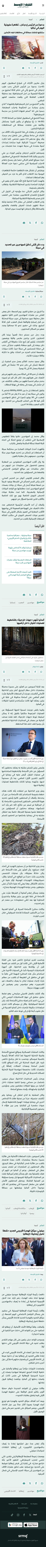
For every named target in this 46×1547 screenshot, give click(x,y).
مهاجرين (30, 600)
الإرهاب (31, 1206)
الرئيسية (42, 12)
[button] (23, 418)
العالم (24, 12)
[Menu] (44, 4)
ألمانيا (8, 1206)
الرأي (18, 12)
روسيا (32, 1211)
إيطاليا (21, 1489)
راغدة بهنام (36, 665)
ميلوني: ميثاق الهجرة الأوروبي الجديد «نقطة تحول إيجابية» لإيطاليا (23, 1230)
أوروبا (30, 17)
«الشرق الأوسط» (35, 61)
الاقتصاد (11, 12)
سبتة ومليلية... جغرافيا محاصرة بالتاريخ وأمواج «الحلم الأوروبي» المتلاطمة (19, 536)
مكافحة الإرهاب (19, 1206)
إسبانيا (12, 600)
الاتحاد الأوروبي (10, 1489)
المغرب (21, 600)
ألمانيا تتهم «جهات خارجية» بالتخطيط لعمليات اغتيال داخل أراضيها (25, 619)
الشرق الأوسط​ (32, 12)
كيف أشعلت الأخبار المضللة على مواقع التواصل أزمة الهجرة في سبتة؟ (19, 573)
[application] (23, 419)
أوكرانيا (23, 1211)
